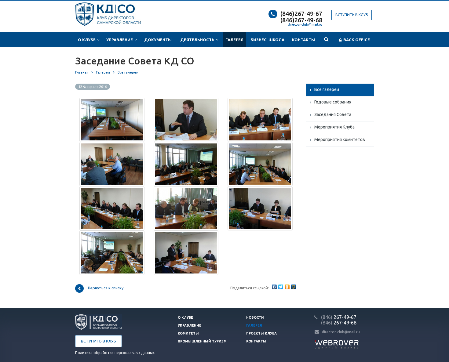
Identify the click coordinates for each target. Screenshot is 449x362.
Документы (158, 40)
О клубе (87, 40)
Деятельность (198, 40)
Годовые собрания (332, 102)
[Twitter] (280, 286)
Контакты (303, 40)
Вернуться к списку (105, 288)
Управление (120, 40)
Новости (255, 317)
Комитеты (188, 333)
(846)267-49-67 (301, 13)
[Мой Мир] (293, 286)
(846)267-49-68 (301, 20)
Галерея (234, 40)
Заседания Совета (332, 114)
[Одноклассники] (287, 286)
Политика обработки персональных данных (115, 353)
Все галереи (326, 89)
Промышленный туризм (202, 341)
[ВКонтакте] (274, 286)
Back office (355, 40)
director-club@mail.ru (305, 24)
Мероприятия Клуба (334, 127)
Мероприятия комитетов (339, 139)
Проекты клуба (261, 333)
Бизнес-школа (267, 40)
